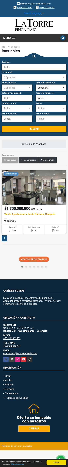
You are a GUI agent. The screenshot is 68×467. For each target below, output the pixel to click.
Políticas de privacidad (16, 398)
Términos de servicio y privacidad (17, 446)
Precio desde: (9, 114)
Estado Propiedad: (12, 93)
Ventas (8, 380)
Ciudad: (6, 62)
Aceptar (56, 462)
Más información (17, 464)
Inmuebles (15, 47)
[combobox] (34, 67)
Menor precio (29, 160)
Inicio (4, 47)
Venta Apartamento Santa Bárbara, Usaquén (29, 214)
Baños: (39, 103)
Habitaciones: (9, 103)
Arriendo (9, 384)
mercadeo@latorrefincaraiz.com (20, 353)
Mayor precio (48, 160)
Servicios (9, 389)
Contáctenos (11, 393)
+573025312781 (24, 7)
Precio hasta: (43, 114)
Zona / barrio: (9, 83)
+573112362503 (46, 7)
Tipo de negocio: (45, 93)
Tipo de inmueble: (46, 83)
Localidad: (7, 72)
